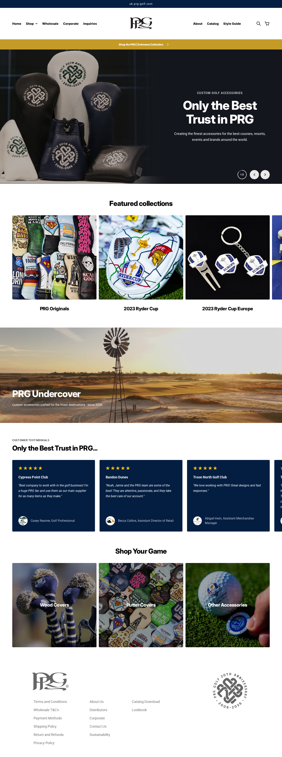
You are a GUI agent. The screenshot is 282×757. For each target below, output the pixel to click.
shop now (141, 95)
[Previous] (254, 174)
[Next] (265, 174)
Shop (30, 24)
